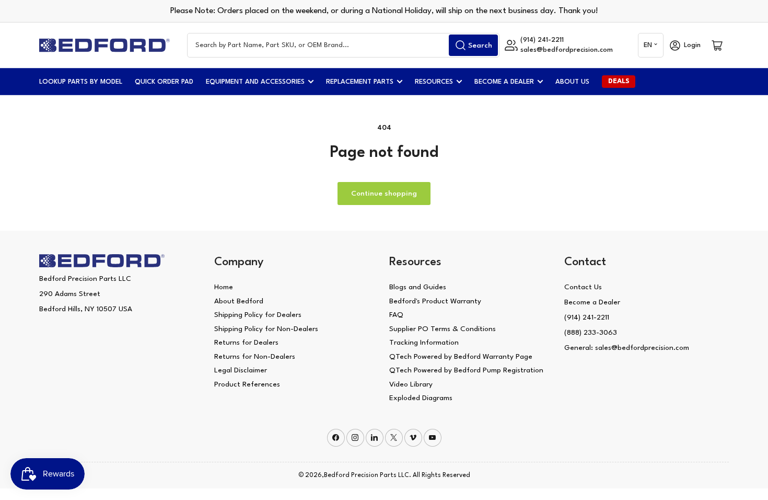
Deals (619, 81)
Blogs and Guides (417, 287)
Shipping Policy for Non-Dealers (266, 329)
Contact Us (583, 287)
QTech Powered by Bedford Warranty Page (460, 356)
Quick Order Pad (164, 81)
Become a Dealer (504, 81)
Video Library (411, 384)
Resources (434, 81)
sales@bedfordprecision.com (566, 50)
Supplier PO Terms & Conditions (442, 329)
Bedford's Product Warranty (435, 301)
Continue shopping (384, 193)
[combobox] (343, 45)
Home (223, 287)
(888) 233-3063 (590, 332)
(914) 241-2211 (586, 317)
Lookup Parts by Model (80, 81)
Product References (247, 384)
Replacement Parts (359, 81)
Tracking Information (424, 342)
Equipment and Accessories (255, 81)
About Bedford (238, 301)
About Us (572, 81)
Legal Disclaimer (240, 370)
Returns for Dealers (246, 342)
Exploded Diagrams (420, 398)
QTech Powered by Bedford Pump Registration (466, 370)
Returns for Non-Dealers (254, 356)
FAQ (396, 315)
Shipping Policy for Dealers (257, 315)
